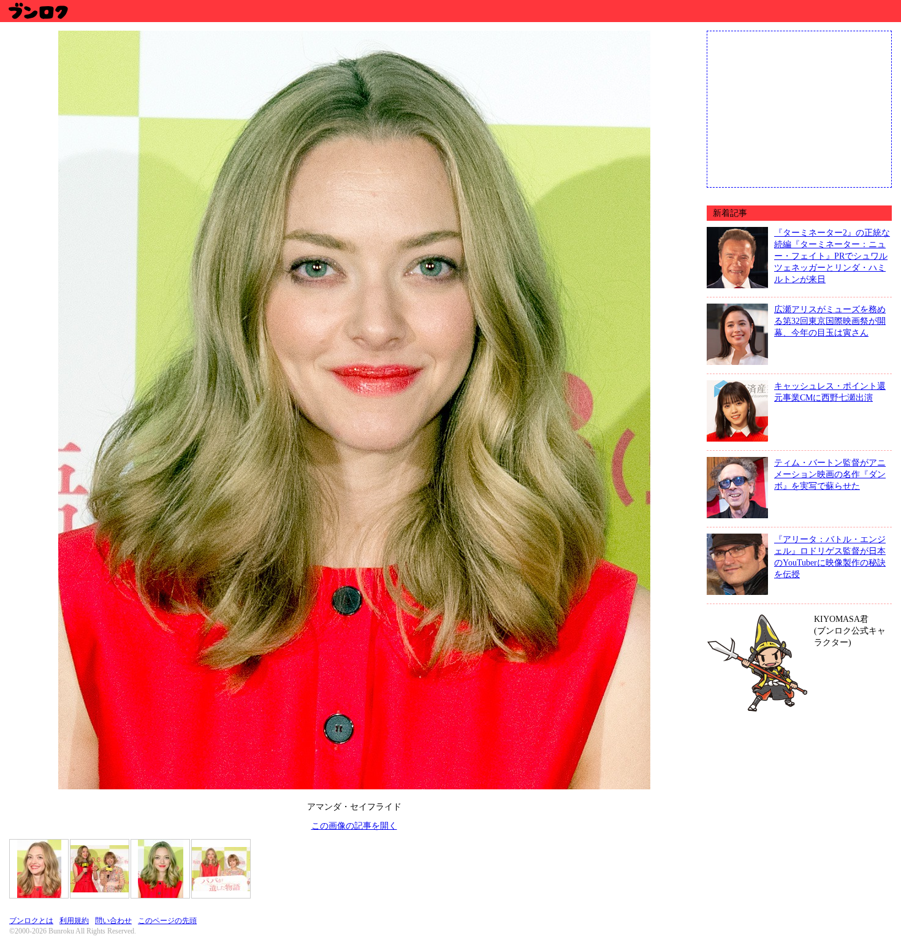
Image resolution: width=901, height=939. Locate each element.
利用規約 (74, 920)
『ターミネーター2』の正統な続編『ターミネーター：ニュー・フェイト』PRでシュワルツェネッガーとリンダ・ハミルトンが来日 (832, 256)
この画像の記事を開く (354, 825)
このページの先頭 (167, 920)
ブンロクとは (31, 920)
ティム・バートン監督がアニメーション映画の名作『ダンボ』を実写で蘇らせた (830, 474)
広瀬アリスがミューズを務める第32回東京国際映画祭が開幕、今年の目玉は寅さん (830, 320)
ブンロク (37, 10)
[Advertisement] (799, 108)
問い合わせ (113, 920)
